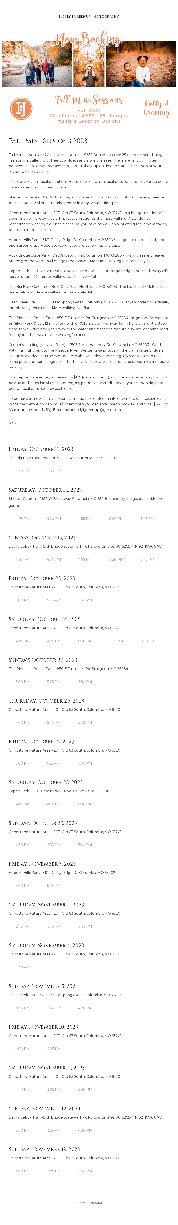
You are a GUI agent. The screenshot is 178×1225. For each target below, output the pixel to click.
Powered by (82, 1202)
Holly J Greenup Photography (89, 16)
